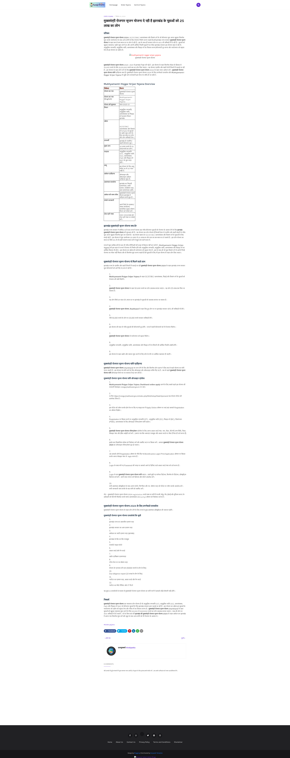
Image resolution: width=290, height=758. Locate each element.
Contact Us (131, 742)
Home (110, 742)
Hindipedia (130, 648)
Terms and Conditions (161, 742)
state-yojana (108, 16)
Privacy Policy (144, 742)
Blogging (137, 753)
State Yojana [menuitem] (126, 5)
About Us (119, 742)
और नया (108, 638)
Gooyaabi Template (156, 753)
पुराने (182, 638)
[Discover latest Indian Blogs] (145, 757)
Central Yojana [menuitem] (139, 5)
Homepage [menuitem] (113, 5)
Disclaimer (178, 742)
